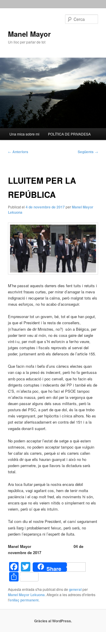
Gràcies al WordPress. (53, 620)
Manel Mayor (29, 34)
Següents (88, 151)
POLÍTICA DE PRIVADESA (69, 133)
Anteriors (18, 151)
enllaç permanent (24, 600)
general (75, 589)
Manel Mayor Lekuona (26, 594)
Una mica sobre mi (24, 133)
